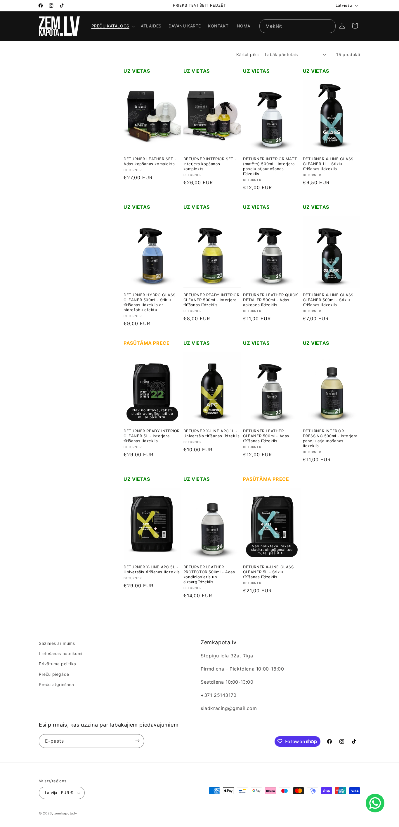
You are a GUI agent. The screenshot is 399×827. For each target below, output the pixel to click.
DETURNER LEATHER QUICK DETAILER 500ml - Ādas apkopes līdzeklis (270, 300)
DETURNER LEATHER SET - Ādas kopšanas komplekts (150, 161)
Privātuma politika (57, 663)
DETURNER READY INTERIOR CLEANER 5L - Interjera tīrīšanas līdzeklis (152, 436)
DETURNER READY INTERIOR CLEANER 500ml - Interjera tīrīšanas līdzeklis (211, 300)
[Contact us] (375, 803)
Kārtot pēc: (247, 54)
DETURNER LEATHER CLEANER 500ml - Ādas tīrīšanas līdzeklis (266, 436)
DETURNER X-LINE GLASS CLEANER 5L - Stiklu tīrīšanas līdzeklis (268, 572)
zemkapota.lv (65, 814)
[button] (112, 26)
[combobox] (297, 26)
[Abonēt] (137, 741)
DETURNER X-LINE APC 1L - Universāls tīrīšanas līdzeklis (211, 433)
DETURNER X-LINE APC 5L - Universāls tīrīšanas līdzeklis (152, 569)
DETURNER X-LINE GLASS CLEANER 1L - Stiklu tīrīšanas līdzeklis (328, 164)
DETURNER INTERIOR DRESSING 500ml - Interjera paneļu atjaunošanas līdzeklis (330, 438)
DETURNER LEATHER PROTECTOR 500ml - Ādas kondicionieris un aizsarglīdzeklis (209, 574)
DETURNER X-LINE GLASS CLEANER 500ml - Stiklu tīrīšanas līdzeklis (328, 300)
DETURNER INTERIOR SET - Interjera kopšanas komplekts (210, 164)
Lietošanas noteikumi (60, 653)
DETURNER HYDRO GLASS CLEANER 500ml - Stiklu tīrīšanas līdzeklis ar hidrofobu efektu (150, 302)
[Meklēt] (328, 26)
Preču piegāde (54, 674)
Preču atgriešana (56, 684)
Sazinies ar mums (57, 643)
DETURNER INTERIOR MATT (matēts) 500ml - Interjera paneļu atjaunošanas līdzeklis (270, 166)
